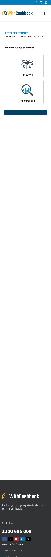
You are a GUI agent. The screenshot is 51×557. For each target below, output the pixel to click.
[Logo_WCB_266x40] (17, 12)
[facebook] (36, 2)
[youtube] (16, 539)
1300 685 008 (16, 531)
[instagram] (46, 2)
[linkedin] (22, 539)
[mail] (28, 539)
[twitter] (41, 2)
